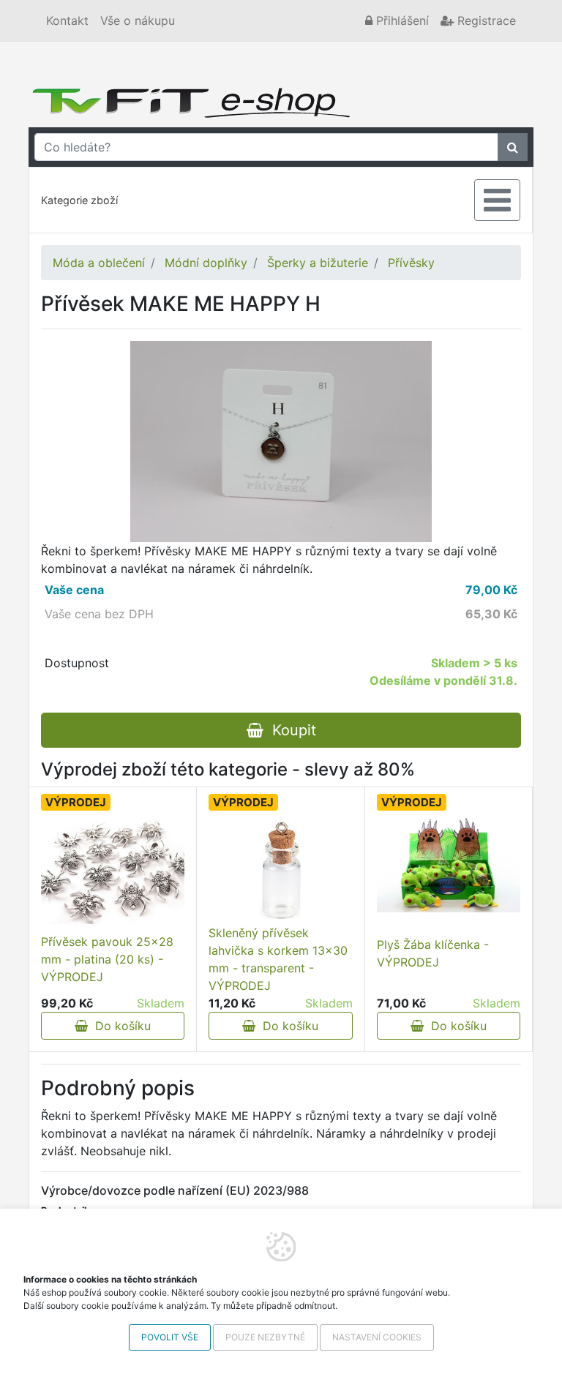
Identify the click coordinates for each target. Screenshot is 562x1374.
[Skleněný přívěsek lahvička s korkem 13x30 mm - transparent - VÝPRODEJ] (280, 870)
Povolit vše (169, 1337)
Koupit (289, 730)
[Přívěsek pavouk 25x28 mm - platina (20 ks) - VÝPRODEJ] (112, 870)
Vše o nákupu (137, 20)
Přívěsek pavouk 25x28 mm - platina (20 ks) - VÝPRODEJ (107, 959)
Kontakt (67, 20)
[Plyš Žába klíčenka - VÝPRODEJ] (448, 864)
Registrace (485, 20)
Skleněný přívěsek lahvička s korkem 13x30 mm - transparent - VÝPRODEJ (278, 959)
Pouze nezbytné (265, 1337)
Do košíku (119, 1025)
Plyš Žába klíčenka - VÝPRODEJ (433, 953)
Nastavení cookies (377, 1337)
